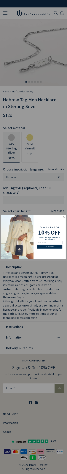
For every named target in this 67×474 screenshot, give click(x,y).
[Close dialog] (63, 216)
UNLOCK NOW (50, 247)
